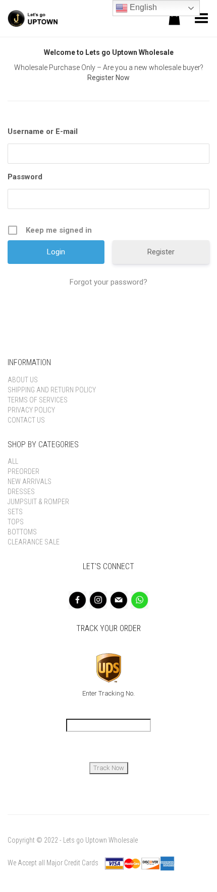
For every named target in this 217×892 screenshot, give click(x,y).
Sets (15, 512)
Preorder (23, 471)
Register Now (108, 78)
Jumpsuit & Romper (38, 502)
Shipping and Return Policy (52, 390)
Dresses (21, 492)
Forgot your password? (108, 282)
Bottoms (22, 532)
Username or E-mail (43, 131)
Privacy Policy (31, 410)
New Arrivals (29, 481)
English (142, 7)
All (13, 461)
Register (161, 251)
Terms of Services (38, 400)
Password (25, 176)
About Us (23, 380)
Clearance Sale (34, 542)
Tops (16, 522)
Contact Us (26, 420)
